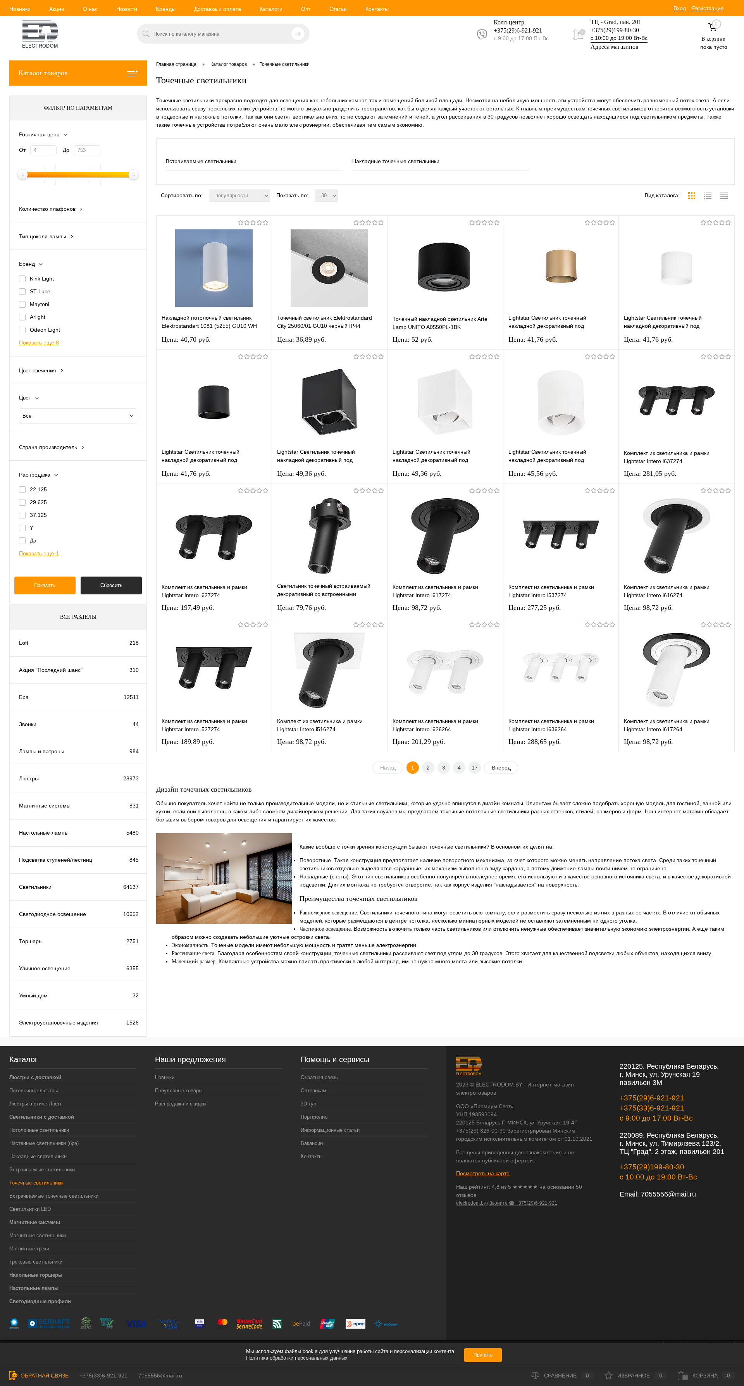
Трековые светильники (35, 1262)
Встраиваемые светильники (201, 161)
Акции (56, 9)
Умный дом (33, 995)
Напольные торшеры (35, 1275)
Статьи (338, 9)
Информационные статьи (330, 1130)
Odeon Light (45, 330)
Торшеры (31, 941)
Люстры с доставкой (35, 1077)
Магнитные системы (45, 805)
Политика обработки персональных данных (297, 1358)
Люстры (29, 778)
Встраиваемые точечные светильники (53, 1196)
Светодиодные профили (40, 1301)
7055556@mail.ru (668, 1194)
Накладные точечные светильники (395, 161)
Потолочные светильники (39, 1130)
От (22, 150)
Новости (126, 9)
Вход (679, 8)
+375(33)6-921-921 (652, 1108)
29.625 (38, 502)
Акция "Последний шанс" (51, 670)
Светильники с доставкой (41, 1117)
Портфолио (314, 1117)
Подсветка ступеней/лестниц (55, 860)
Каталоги (271, 9)
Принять (483, 1355)
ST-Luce (40, 291)
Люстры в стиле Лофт (35, 1104)
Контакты (377, 9)
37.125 (38, 515)
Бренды (166, 9)
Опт (306, 9)
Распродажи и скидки (180, 1104)
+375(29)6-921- (513, 30)
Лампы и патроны (41, 751)
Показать (44, 585)
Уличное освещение (45, 968)
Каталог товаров (43, 73)
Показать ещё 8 (39, 342)
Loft (23, 643)
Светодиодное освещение (52, 914)
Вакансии (312, 1143)
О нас (90, 9)
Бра (24, 697)
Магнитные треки (29, 1249)
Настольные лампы (44, 833)
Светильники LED (30, 1209)
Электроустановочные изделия (58, 1022)
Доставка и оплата (217, 9)
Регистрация (708, 8)
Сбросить (111, 585)
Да (33, 540)
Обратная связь (319, 1077)
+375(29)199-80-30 (615, 30)
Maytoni (39, 304)
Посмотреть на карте (483, 1173)
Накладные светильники (38, 1156)
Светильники (35, 887)
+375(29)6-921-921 (652, 1098)
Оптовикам (313, 1090)
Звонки (27, 724)
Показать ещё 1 (39, 553)
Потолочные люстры (33, 1090)
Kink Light (42, 278)
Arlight (37, 317)
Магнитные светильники (37, 1235)
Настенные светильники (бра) (44, 1143)
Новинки (20, 9)
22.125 (38, 489)
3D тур (308, 1104)
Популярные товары (178, 1090)
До (66, 150)
